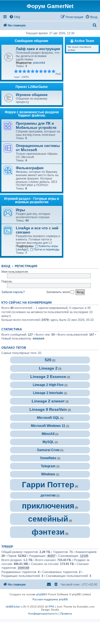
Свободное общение (31, 41)
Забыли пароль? (13, 292)
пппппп (38, 338)
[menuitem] (14, 17)
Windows (48, 474)
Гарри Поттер (48, 484)
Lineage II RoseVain (48, 409)
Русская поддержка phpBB (50, 599)
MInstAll (48, 434)
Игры (20, 210)
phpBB (40, 594)
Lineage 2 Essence (48, 377)
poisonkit (39, 62)
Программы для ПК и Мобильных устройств (36, 125)
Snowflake (48, 458)
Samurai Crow (48, 450)
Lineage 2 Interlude (48, 393)
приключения (48, 505)
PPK (51, 606)
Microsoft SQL (48, 418)
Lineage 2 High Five (48, 385)
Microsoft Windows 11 (48, 426)
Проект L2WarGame (32, 87)
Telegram (48, 466)
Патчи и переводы (46, 249)
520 (48, 360)
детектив (48, 495)
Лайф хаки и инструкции (38, 49)
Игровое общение (32, 95)
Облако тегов (13, 347)
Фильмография (30, 168)
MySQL (48, 442)
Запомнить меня (58, 292)
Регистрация (26, 266)
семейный (48, 519)
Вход (5, 266)
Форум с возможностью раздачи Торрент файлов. (32, 113)
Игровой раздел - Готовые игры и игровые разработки (31, 200)
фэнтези (48, 532)
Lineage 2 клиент (48, 401)
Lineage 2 (48, 368)
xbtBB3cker (13, 606)
